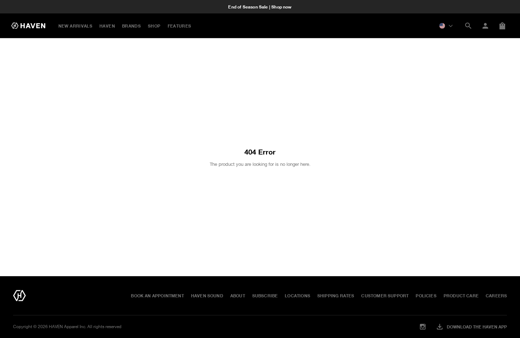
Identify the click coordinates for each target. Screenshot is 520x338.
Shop (154, 26)
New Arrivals (75, 26)
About (237, 295)
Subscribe (265, 295)
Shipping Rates (335, 295)
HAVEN (107, 26)
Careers (496, 295)
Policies (426, 295)
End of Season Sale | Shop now (259, 7)
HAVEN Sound (207, 295)
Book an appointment (157, 295)
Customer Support (385, 295)
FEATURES (179, 26)
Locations (297, 295)
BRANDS (131, 26)
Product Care (461, 295)
